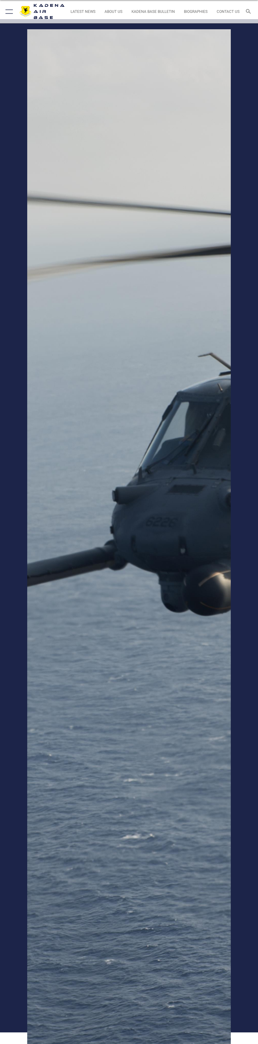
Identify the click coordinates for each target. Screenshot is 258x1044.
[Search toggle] (249, 11)
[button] (8, 11)
